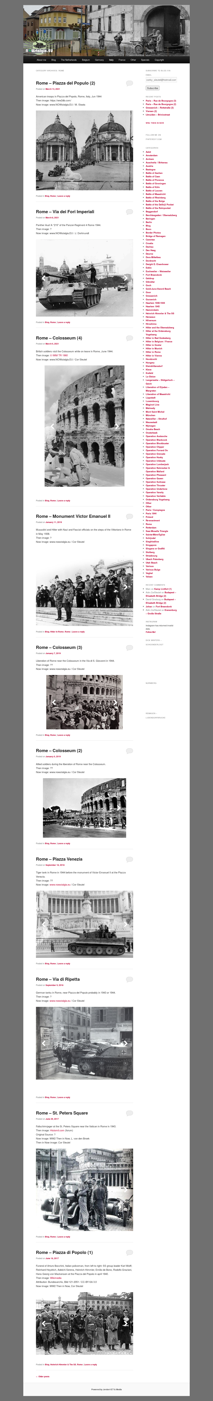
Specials (145, 59)
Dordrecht (151, 260)
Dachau (149, 246)
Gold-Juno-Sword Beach (158, 288)
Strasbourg (151, 555)
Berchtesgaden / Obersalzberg (161, 215)
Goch (148, 285)
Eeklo (149, 267)
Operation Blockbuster (157, 443)
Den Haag (151, 250)
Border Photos (153, 232)
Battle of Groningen (156, 183)
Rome (53, 195)
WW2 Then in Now (155, 123)
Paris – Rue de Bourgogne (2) (161, 104)
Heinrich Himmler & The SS (63, 1364)
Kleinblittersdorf (154, 366)
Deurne (149, 253)
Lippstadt (150, 397)
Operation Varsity (155, 492)
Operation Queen (154, 478)
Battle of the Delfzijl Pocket (160, 204)
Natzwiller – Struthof (156, 418)
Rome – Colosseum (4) (59, 338)
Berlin (149, 222)
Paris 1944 (151, 513)
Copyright (159, 59)
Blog (53, 59)
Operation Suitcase (155, 481)
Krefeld (149, 373)
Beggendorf (152, 211)
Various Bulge (153, 569)
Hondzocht (151, 359)
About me (41, 59)
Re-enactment (153, 520)
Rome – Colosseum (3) (59, 647)
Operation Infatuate (155, 460)
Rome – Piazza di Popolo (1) (64, 1252)
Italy (111, 59)
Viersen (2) (151, 111)
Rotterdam (151, 527)
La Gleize (150, 376)
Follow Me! (151, 631)
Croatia (149, 243)
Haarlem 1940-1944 (155, 302)
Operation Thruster (155, 485)
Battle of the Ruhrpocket (158, 208)
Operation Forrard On (157, 450)
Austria (149, 166)
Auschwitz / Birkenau (157, 162)
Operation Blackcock (156, 439)
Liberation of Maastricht (158, 394)
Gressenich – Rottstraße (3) (160, 107)
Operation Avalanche (156, 436)
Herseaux (150, 316)
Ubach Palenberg (154, 559)
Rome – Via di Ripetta (58, 979)
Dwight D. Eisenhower (157, 264)
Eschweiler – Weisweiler (158, 271)
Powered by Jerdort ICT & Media (106, 1389)
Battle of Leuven (154, 190)
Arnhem (150, 159)
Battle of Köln (153, 187)
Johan (149, 606)
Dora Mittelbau (153, 257)
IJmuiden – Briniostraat (158, 114)
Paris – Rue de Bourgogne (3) (161, 100)
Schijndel (151, 538)
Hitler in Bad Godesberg (158, 337)
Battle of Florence (155, 179)
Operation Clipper (155, 446)
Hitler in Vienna (154, 355)
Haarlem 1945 (153, 306)
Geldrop (150, 278)
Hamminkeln (152, 309)
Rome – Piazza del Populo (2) (65, 83)
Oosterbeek (151, 432)
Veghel (149, 573)
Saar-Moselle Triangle (157, 531)
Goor (148, 292)
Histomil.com (57, 1130)
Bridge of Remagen (156, 236)
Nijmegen (151, 425)
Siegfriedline (152, 541)
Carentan (150, 239)
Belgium (86, 59)
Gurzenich (151, 299)
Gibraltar (150, 281)
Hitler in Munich (154, 348)
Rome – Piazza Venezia (59, 859)
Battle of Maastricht (156, 194)
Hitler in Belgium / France (159, 341)
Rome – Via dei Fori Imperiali (65, 211)
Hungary (150, 362)
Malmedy (150, 408)
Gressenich (151, 295)
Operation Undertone (156, 488)
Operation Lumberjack (157, 464)
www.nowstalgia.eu (60, 884)
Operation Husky (154, 457)
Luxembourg (152, 401)
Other (133, 59)
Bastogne (150, 169)
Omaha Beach (153, 429)
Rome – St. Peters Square (62, 1113)
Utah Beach (151, 562)
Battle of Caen (153, 176)
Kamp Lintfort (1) (163, 588)
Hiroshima (151, 323)
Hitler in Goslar (153, 344)
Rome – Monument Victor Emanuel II (73, 516)
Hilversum (151, 320)
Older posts (42, 1376)
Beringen (150, 218)
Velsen (149, 576)
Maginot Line (152, 404)
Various (150, 566)
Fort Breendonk (154, 274)
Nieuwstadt (151, 422)
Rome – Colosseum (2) (59, 750)
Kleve (148, 369)
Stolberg (150, 552)
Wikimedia (55, 1278)
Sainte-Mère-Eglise (155, 534)
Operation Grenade (155, 453)
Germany (99, 59)
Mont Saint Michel (155, 411)
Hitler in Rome (57, 631)
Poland (149, 516)
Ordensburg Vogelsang (158, 499)
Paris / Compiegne (155, 509)
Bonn (148, 229)
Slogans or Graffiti (155, 548)
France (122, 59)
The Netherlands (69, 59)
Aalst (148, 151)
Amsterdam (152, 155)
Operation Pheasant (156, 474)
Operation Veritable (156, 496)
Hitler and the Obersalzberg (160, 327)
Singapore (151, 545)
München (150, 415)
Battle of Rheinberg (156, 197)
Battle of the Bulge (155, 201)
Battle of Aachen (154, 172)
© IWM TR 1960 (59, 355)
